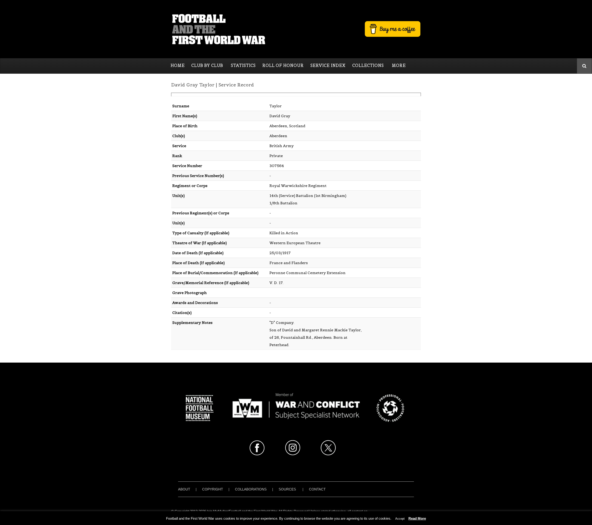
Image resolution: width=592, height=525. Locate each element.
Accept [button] (400, 518)
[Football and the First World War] (296, 29)
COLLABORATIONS (251, 489)
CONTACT (317, 489)
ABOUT (184, 489)
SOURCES (287, 489)
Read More (417, 518)
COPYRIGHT (212, 489)
